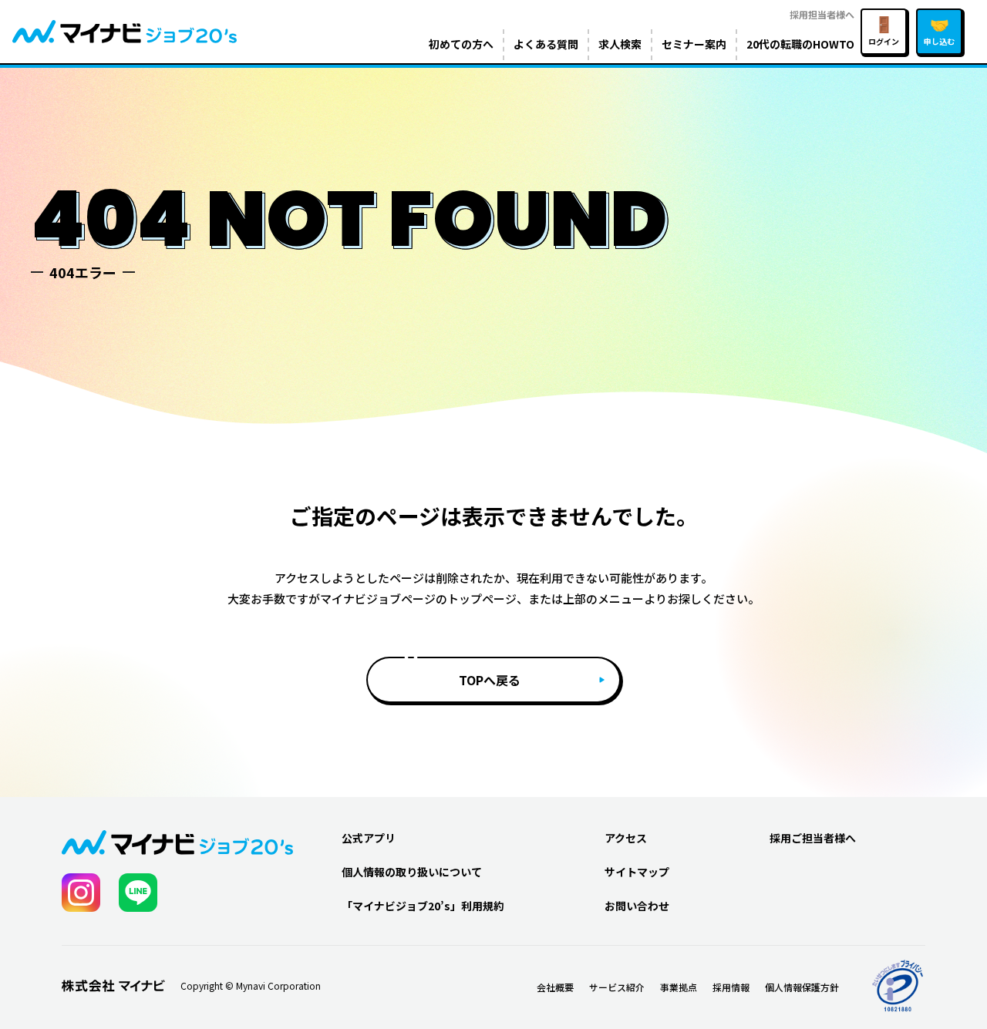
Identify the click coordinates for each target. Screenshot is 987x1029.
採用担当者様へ (822, 14)
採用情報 (731, 987)
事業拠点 (678, 987)
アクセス (626, 838)
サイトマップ (637, 871)
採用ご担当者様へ (813, 838)
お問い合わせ (637, 905)
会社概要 (555, 987)
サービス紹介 (617, 987)
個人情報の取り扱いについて (412, 871)
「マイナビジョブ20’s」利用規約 (423, 905)
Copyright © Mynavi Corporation (250, 985)
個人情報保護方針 (802, 987)
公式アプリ (369, 838)
